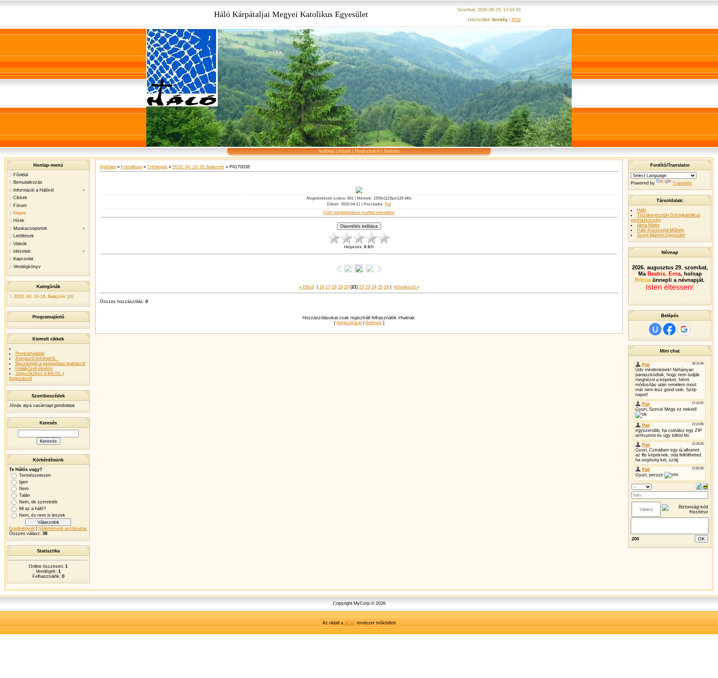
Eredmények (22, 528)
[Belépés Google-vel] (684, 329)
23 (367, 286)
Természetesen (35, 475)
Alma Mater (648, 224)
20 (346, 286)
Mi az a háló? (32, 508)
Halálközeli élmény (34, 368)
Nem (24, 488)
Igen (23, 481)
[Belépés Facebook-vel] (669, 329)
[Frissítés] (698, 485)
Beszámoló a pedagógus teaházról (50, 363)
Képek (344, 150)
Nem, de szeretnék (38, 501)
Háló (641, 209)
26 (386, 286)
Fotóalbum (131, 166)
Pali (388, 204)
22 (361, 286)
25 (380, 286)
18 (334, 286)
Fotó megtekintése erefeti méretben (359, 212)
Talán (24, 495)
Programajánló (29, 353)
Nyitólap (326, 150)
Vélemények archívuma (62, 528)
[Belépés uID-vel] (655, 329)
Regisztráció (367, 150)
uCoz (349, 622)
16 (321, 286)
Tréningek (157, 166)
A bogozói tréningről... (37, 358)
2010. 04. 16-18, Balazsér (40, 296)
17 (327, 286)
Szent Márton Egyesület (661, 234)
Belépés (392, 150)
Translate (682, 182)
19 (340, 286)
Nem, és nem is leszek (42, 515)
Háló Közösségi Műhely (660, 229)
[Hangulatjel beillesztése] (705, 485)
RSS (516, 19)
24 (373, 286)
